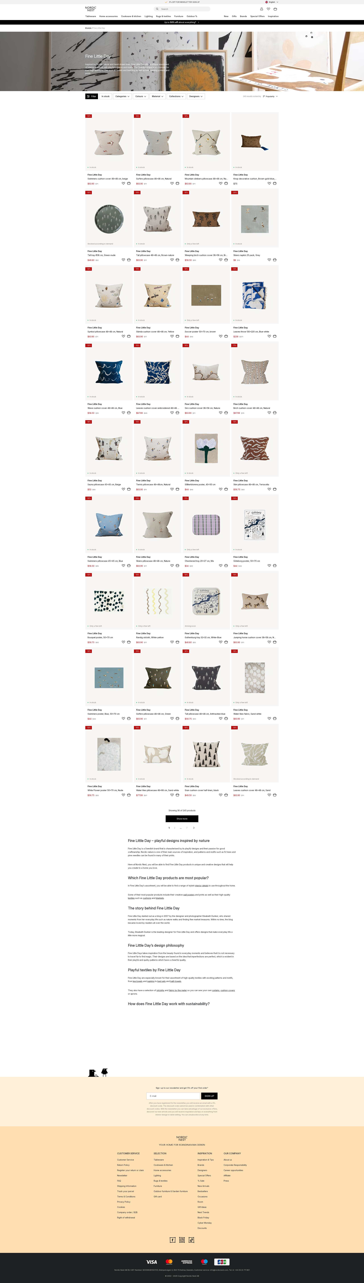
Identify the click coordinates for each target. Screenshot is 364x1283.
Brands (243, 16)
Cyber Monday (205, 1223)
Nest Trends (203, 1212)
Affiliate (227, 1175)
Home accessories (108, 16)
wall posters (189, 895)
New (226, 16)
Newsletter (122, 1175)
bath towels (175, 981)
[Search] (157, 9)
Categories (120, 96)
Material (156, 96)
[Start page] (90, 9)
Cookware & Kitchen (163, 1165)
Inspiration (273, 16)
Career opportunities (233, 1170)
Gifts (234, 16)
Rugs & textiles (163, 16)
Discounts (202, 1228)
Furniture (178, 16)
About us (228, 1160)
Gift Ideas (202, 1207)
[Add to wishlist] (123, 183)
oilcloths (160, 990)
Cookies (121, 1207)
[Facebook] (172, 1239)
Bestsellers (203, 1191)
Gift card (158, 1196)
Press (226, 1181)
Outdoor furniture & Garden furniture (171, 1191)
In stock (105, 96)
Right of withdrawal (126, 1217)
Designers (194, 96)
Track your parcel (125, 1191)
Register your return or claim (130, 1170)
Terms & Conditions (126, 1196)
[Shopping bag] (275, 9)
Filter (93, 96)
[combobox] (272, 2)
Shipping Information (126, 1186)
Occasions (202, 1196)
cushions (147, 898)
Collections (174, 96)
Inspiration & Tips (206, 1160)
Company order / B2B (127, 1212)
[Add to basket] (129, 183)
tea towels (137, 981)
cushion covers (228, 990)
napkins (150, 981)
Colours (139, 96)
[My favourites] (268, 9)
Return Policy (123, 1165)
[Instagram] (182, 1239)
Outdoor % (192, 16)
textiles (131, 898)
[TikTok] (191, 1239)
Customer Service (125, 1160)
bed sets (161, 981)
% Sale (201, 1181)
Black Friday (203, 1217)
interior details (201, 885)
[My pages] (261, 9)
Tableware (90, 16)
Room (200, 1202)
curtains (215, 990)
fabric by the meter (178, 990)
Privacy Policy (123, 1202)
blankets (160, 898)
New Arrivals (203, 1186)
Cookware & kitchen (131, 16)
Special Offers (257, 16)
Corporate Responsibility (235, 1165)
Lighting (149, 16)
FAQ (119, 1181)
